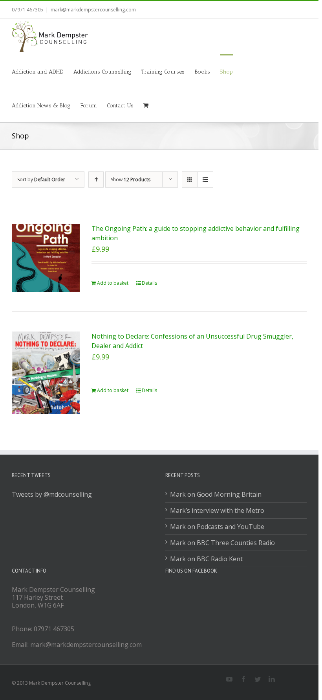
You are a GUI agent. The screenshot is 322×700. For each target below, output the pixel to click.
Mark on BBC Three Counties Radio (222, 543)
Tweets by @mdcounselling (52, 494)
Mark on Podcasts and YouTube (217, 527)
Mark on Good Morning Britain (216, 494)
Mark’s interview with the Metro (217, 510)
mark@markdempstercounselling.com (93, 9)
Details (149, 283)
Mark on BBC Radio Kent (206, 559)
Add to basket (112, 283)
